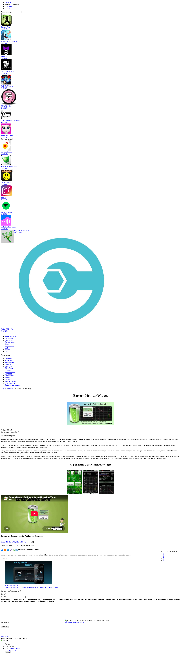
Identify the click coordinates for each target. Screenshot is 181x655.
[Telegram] (17, 550)
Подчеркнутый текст (34, 599)
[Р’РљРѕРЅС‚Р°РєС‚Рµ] (2, 550)
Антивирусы (9, 362)
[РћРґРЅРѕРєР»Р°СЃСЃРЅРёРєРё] (5, 550)
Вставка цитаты (162, 599)
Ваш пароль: (9, 646)
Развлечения (9, 375)
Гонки (7, 344)
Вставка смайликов (124, 599)
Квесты (7, 349)
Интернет (8, 366)
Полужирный (6, 599)
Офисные (8, 364)
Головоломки (10, 342)
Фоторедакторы (10, 381)
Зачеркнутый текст (49, 599)
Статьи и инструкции (13, 385)
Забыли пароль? (15, 648)
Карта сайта (5, 636)
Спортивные (9, 346)
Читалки (8, 370)
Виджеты (8, 374)
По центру (86, 599)
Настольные (9, 338)
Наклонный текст (18, 599)
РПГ (6, 348)
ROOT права (9, 368)
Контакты (8, 6)
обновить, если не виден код (75, 622)
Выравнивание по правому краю (102, 599)
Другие (7, 351)
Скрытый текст (149, 599)
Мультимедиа (10, 383)
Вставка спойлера (47, 601)
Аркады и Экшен (11, 336)
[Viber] (11, 550)
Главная (8, 2)
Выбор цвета (137, 599)
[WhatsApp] (14, 550)
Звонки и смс (10, 372)
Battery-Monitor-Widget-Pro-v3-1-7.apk (14, 542)
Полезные (8, 359)
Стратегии (9, 340)
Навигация (9, 360)
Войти (7, 8)
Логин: (7, 644)
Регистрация (13, 650)
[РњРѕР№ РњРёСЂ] (8, 550)
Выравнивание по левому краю (70, 599)
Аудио (7, 377)
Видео (7, 379)
